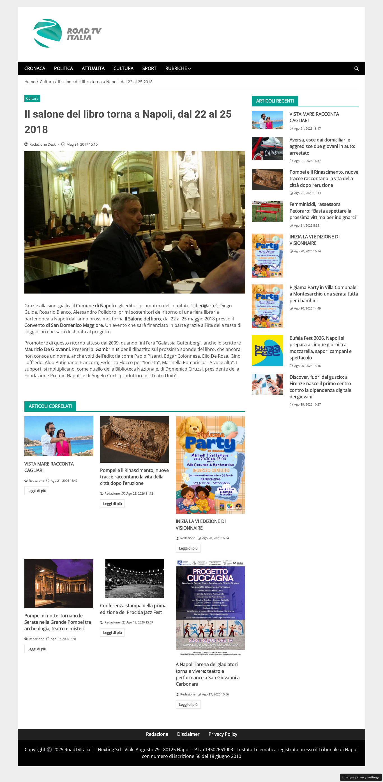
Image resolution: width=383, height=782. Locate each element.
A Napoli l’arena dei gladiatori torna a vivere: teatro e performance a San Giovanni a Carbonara (208, 674)
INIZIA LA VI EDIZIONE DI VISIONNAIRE (201, 524)
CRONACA (34, 68)
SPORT (149, 68)
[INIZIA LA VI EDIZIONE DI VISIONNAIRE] (210, 465)
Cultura (32, 98)
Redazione (157, 734)
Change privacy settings (361, 777)
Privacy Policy (223, 734)
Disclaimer (188, 734)
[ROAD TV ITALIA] (66, 34)
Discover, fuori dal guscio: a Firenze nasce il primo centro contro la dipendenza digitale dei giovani (320, 387)
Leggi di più (36, 490)
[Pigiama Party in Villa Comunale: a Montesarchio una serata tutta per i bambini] (267, 306)
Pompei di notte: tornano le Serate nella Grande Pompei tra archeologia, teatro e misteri (57, 622)
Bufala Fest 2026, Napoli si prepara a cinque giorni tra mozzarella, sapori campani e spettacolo (321, 348)
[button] (356, 68)
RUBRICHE (176, 68)
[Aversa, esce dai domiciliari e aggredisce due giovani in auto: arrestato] (267, 148)
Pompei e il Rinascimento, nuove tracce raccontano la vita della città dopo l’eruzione (134, 477)
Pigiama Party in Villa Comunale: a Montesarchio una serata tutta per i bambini (324, 294)
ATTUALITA (93, 68)
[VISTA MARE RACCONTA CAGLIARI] (58, 436)
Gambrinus (107, 349)
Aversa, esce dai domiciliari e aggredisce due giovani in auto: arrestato (322, 146)
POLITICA (63, 68)
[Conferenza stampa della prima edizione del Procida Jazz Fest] (134, 578)
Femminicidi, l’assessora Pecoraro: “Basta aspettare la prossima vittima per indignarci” (323, 211)
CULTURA (123, 68)
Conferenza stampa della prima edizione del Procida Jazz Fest (133, 608)
